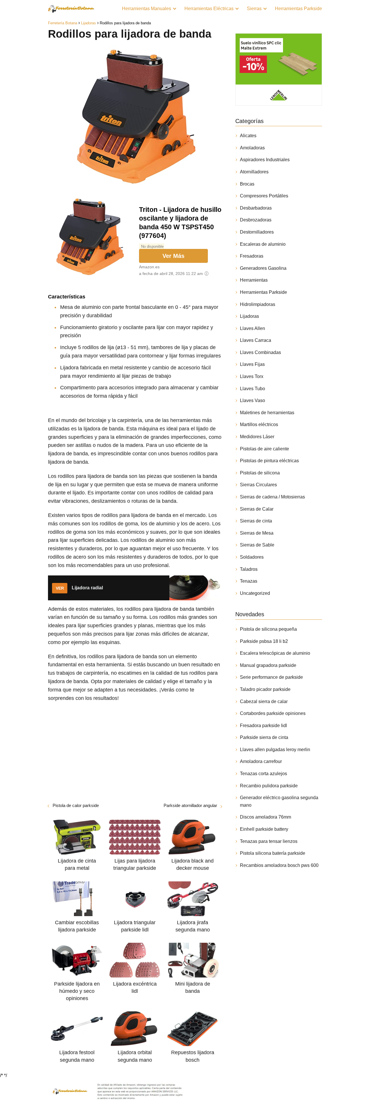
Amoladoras (252, 147)
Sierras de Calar (256, 509)
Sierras (254, 8)
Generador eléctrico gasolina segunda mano (279, 801)
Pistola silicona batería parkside (272, 853)
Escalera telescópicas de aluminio (275, 653)
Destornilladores (257, 232)
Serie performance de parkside (271, 677)
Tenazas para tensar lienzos (268, 841)
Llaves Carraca (255, 340)
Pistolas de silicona (260, 472)
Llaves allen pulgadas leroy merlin (275, 749)
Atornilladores (254, 171)
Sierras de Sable (257, 544)
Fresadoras (251, 256)
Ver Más (173, 256)
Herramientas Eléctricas (209, 8)
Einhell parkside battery (264, 829)
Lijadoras (249, 316)
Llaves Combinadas (260, 352)
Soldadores (252, 557)
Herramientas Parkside (298, 8)
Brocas (247, 183)
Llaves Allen (252, 328)
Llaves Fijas (252, 364)
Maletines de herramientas (267, 412)
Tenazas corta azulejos (263, 773)
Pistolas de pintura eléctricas (269, 460)
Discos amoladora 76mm (265, 817)
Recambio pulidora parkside (269, 785)
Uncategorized (255, 593)
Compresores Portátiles (264, 195)
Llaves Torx (251, 376)
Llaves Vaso (252, 400)
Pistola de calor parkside (76, 805)
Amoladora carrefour (261, 761)
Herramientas (254, 280)
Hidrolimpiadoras (257, 304)
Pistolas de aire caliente (264, 448)
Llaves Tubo (252, 388)
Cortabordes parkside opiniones (273, 713)
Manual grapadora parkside (268, 665)
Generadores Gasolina (263, 268)
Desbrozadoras (255, 219)
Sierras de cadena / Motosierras (272, 496)
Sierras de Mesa (256, 533)
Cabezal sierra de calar (264, 701)
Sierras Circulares (258, 484)
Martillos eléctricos (259, 424)
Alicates (248, 135)
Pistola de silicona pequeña (268, 629)
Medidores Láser (257, 436)
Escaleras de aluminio (263, 244)
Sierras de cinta (256, 520)
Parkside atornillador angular (190, 805)
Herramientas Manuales (146, 8)
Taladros (249, 569)
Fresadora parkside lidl (263, 725)
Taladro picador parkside (265, 689)
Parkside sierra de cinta (264, 737)
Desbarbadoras (256, 208)
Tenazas (248, 581)
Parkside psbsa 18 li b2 (264, 641)
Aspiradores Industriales (265, 159)
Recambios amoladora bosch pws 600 (279, 865)
